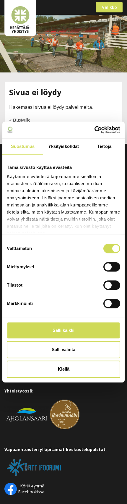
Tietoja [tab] (104, 146)
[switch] (111, 267)
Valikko (109, 7)
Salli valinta (63, 349)
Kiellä (63, 368)
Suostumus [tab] (23, 146)
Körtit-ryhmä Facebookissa (31, 489)
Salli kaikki (63, 330)
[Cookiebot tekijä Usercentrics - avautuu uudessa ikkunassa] (94, 130)
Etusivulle (21, 120)
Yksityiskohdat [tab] (63, 146)
